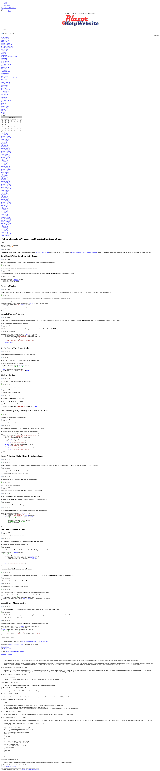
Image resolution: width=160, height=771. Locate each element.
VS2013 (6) (4, 62)
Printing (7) (4, 59)
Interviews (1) (4, 95)
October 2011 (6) (5, 222)
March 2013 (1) (5, 198)
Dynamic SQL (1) (5, 89)
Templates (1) (4, 107)
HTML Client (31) (5, 37)
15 (20, 124)
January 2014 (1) (5, 183)
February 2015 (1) (5, 166)
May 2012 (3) (4, 211)
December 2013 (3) (6, 184)
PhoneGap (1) (4, 104)
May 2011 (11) (4, 229)
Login (2, 9)
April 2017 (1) (4, 145)
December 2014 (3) (6, 169)
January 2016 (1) (5, 156)
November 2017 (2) (6, 137)
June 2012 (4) (4, 210)
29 (11, 121)
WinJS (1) (3, 113)
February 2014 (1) (5, 181)
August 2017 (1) (5, 139)
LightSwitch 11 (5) (6, 64)
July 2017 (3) (4, 140)
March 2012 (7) (5, 214)
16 (2, 126)
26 (2, 121)
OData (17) (4, 41)
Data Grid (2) (4, 79)
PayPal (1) (3, 103)
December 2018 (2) (6, 136)
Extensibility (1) (5, 92)
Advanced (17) (5, 38)
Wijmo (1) (3, 112)
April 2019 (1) (4, 134)
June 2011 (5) (4, 228)
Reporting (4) (4, 70)
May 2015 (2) (4, 163)
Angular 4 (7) (4, 58)
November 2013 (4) (6, 186)
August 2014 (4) (5, 174)
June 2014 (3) (4, 175)
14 (17, 124)
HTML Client (7, 648)
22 (20, 126)
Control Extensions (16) (7, 43)
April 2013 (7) (4, 196)
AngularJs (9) (4, 50)
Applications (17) (5, 40)
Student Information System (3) (9, 77)
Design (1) (3, 88)
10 (5, 124)
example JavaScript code (42, 252)
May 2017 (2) (4, 143)
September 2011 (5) (6, 223)
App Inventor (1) (5, 82)
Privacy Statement (34, 769)
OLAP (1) (3, 101)
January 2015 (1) (5, 168)
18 (8, 126)
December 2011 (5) (6, 219)
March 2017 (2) (5, 146)
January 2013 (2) (5, 201)
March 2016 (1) (5, 154)
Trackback (3, 647)
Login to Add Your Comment (8, 766)
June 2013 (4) (4, 193)
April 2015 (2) (4, 165)
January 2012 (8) (5, 217)
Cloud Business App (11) (7, 47)
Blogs (7, 651)
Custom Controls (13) (6, 44)
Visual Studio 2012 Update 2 (16, 644)
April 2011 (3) (4, 231)
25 (8, 128)
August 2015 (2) (5, 159)
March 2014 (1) (5, 180)
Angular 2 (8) (4, 55)
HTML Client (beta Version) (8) (9, 56)
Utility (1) (3, 109)
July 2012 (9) (4, 208)
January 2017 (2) (5, 149)
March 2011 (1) (5, 232)
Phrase (12, 33)
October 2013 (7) (5, 187)
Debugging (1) (4, 86)
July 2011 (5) (4, 226)
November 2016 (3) (6, 152)
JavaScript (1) (4, 97)
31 (17, 121)
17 (5, 126)
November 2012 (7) (6, 204)
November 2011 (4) (6, 220)
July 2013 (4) (4, 192)
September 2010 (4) (6, 234)
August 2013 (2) (5, 190)
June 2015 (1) (4, 162)
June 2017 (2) (4, 142)
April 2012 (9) (4, 213)
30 (14, 121)
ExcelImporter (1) (5, 91)
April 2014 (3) (4, 178)
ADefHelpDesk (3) (6, 71)
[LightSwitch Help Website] (8, 8)
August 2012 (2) (5, 207)
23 (2, 128)
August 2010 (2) (5, 235)
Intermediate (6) (5, 61)
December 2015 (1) (6, 157)
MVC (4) (3, 68)
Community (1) (5, 85)
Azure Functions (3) (6, 73)
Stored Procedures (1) (6, 106)
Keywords (5, 33)
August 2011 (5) (5, 225)
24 (5, 128)
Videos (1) (3, 110)
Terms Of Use (26, 769)
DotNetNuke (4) (5, 67)
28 (8, 121)
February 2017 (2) (5, 148)
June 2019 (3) (4, 133)
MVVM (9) (4, 53)
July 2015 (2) (4, 160)
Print (7, 647)
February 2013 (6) (5, 199)
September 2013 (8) (6, 189)
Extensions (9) (4, 52)
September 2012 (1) (6, 205)
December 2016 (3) (6, 151)
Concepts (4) (4, 65)
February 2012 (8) (5, 216)
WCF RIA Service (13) (7, 46)
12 (11, 124)
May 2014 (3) (4, 177)
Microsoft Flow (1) (6, 100)
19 (11, 126)
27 (5, 121)
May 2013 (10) (5, 195)
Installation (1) (4, 94)
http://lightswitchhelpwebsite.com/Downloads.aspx (34, 641)
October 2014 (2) (5, 172)
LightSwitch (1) (5, 98)
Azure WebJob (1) (5, 83)
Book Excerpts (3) (5, 74)
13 (14, 124)
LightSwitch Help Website (17, 651)
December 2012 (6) (6, 202)
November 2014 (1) (6, 171)
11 (8, 124)
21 (17, 126)
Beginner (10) (4, 49)
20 (14, 126)
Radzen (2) (3, 80)
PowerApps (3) (5, 76)
